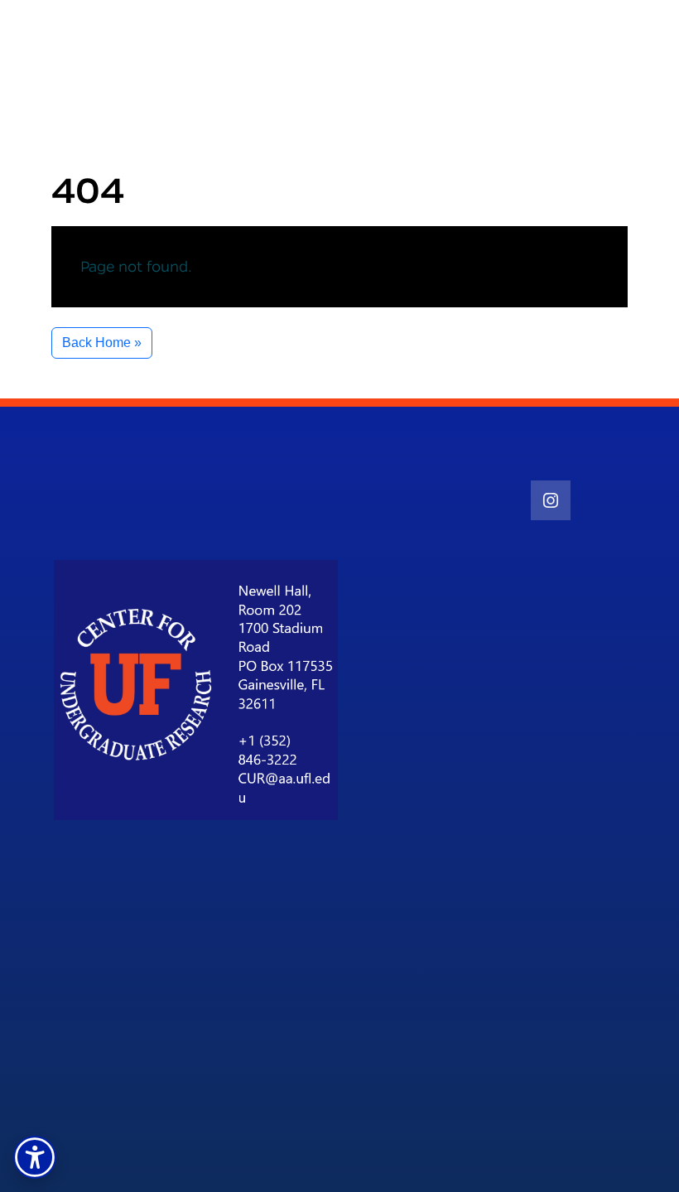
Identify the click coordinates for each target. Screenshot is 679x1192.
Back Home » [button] (102, 342)
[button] (34, 1157)
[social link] (551, 500)
